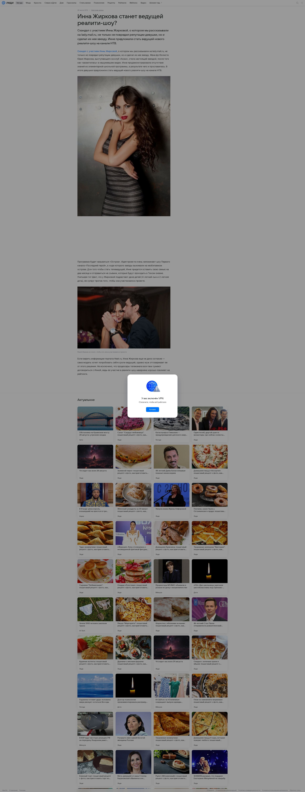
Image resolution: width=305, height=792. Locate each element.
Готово (152, 409)
